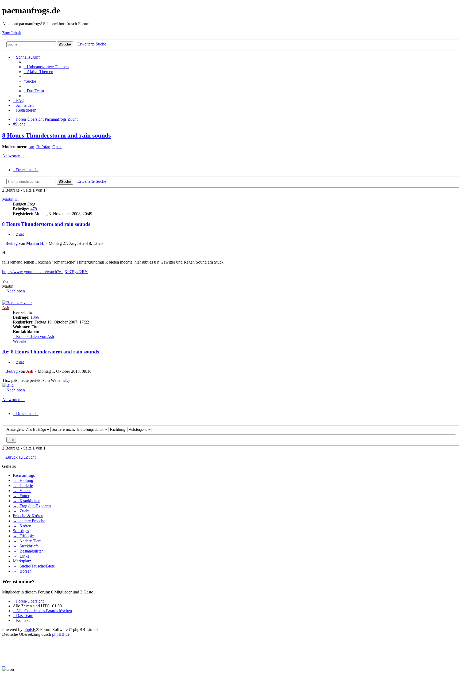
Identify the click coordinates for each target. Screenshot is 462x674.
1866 (34, 317)
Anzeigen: (15, 429)
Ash (5, 307)
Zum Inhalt (11, 33)
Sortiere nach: (64, 429)
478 (33, 209)
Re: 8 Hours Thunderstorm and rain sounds (50, 352)
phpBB (30, 629)
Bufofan (43, 146)
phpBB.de (61, 634)
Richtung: (119, 429)
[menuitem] (46, 66)
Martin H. (10, 199)
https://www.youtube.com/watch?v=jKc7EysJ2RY (45, 271)
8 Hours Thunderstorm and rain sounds (56, 135)
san (31, 146)
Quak (57, 146)
